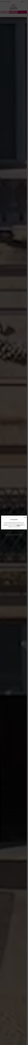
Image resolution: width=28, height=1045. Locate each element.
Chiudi (25, 517)
